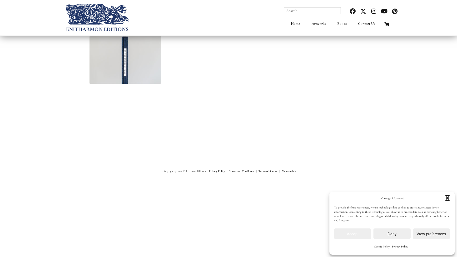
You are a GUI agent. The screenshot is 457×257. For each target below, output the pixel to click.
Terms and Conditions (241, 171)
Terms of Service (268, 171)
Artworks (319, 23)
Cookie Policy (382, 246)
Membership (289, 171)
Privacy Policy (400, 246)
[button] (447, 198)
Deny (392, 234)
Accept (352, 234)
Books (342, 23)
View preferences (431, 234)
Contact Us (366, 23)
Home (295, 23)
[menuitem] (295, 25)
